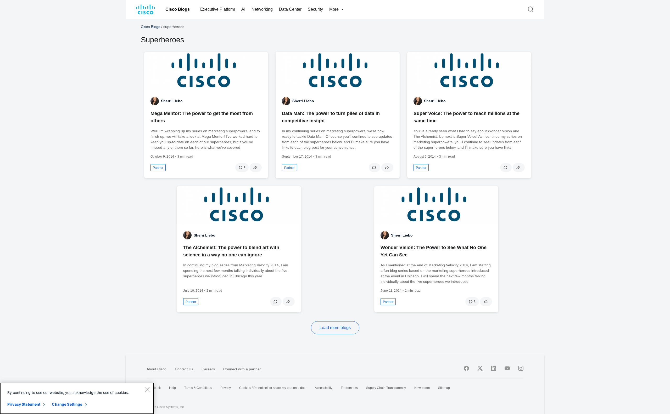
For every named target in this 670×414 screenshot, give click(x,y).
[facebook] (466, 368)
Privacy (225, 388)
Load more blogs (335, 327)
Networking (262, 9)
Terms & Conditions (198, 388)
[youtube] (507, 368)
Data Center (290, 9)
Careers (208, 369)
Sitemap (444, 388)
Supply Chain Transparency (386, 388)
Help (172, 388)
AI (243, 9)
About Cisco (156, 369)
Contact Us (184, 369)
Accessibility (323, 388)
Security (315, 9)
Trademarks (349, 388)
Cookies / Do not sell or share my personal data (272, 388)
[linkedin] (493, 368)
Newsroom (422, 388)
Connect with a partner (242, 369)
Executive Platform (217, 9)
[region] (77, 398)
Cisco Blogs (177, 9)
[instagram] (520, 368)
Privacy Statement (23, 404)
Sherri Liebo (172, 101)
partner (158, 167)
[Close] (147, 389)
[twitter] (480, 368)
